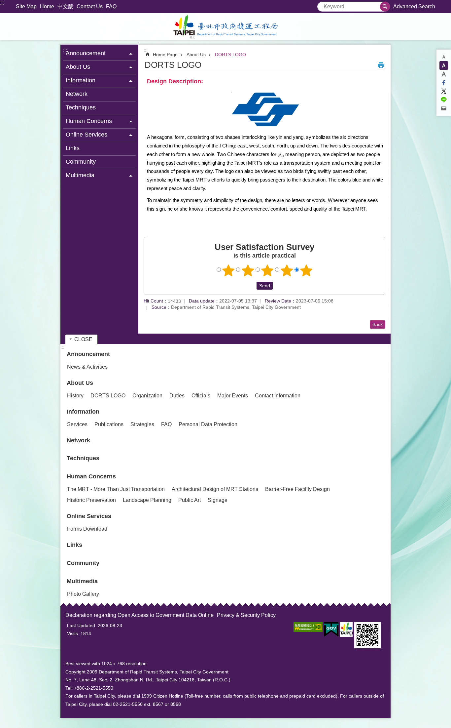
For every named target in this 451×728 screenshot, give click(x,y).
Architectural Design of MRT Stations (215, 489)
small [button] (443, 57)
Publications (108, 424)
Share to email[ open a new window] (443, 108)
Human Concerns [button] (89, 121)
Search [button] (385, 7)
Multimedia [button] (80, 175)
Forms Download (87, 529)
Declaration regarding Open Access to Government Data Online (139, 615)
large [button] (443, 74)
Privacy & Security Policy (246, 615)
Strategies (142, 424)
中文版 (65, 6)
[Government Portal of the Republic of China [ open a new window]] (331, 629)
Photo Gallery (83, 594)
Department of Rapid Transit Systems (225, 26)
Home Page (165, 54)
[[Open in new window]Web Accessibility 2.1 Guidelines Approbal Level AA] (308, 627)
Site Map (26, 6)
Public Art (189, 500)
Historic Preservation (91, 500)
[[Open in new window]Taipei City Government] (346, 629)
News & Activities (87, 367)
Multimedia (82, 581)
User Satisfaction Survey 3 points (267, 270)
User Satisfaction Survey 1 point (228, 270)
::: (2, 3)
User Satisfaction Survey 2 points (248, 270)
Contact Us (90, 6)
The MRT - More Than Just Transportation (116, 489)
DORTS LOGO (230, 54)
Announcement (88, 354)
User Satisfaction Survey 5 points (306, 270)
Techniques (81, 107)
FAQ (111, 6)
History (75, 395)
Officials (200, 395)
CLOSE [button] (83, 339)
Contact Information (277, 395)
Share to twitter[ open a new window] (443, 91)
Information (83, 411)
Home (47, 6)
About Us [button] (78, 66)
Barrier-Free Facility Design (297, 489)
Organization (147, 395)
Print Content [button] (381, 65)
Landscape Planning (147, 500)
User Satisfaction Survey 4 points (287, 270)
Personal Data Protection (208, 424)
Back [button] (377, 324)
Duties (177, 395)
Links (73, 148)
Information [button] (80, 80)
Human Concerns (91, 476)
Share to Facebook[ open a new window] (443, 82)
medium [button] (443, 65)
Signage (217, 500)
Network (76, 94)
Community (81, 161)
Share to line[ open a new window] (443, 100)
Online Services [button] (86, 134)
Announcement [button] (86, 53)
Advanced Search (414, 6)
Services (77, 424)
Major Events (232, 395)
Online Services (89, 516)
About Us (196, 54)
